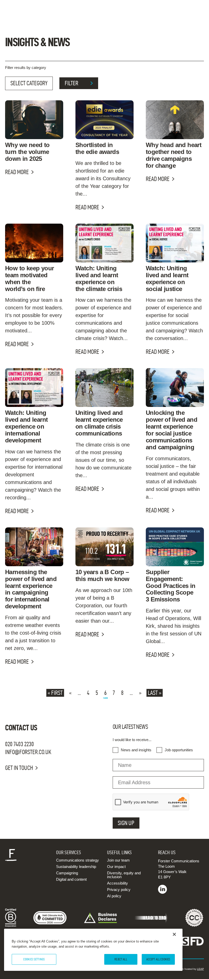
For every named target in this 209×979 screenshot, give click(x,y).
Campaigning (67, 873)
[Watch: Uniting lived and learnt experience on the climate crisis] (104, 243)
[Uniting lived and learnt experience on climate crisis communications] (104, 387)
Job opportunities (179, 750)
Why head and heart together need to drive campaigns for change (173, 155)
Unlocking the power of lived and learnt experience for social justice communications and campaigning (171, 429)
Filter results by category (25, 67)
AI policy (114, 896)
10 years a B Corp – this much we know (102, 575)
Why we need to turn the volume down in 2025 (27, 151)
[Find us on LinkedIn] (162, 892)
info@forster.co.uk (28, 752)
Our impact (116, 866)
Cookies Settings (34, 959)
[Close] (174, 934)
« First (55, 693)
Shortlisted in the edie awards (97, 148)
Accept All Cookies (158, 959)
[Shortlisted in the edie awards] (104, 119)
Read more (17, 172)
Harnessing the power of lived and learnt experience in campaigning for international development (31, 589)
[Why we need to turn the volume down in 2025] (34, 119)
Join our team (118, 860)
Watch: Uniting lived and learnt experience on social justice (167, 278)
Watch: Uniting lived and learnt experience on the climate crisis (98, 278)
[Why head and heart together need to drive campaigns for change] (175, 119)
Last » (154, 693)
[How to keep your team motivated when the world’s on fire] (34, 243)
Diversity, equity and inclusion (124, 875)
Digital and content (71, 879)
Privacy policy (118, 889)
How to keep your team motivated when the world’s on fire (29, 278)
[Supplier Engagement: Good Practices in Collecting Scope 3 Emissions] (175, 546)
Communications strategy (77, 860)
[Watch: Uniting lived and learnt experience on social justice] (175, 243)
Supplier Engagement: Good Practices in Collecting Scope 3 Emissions (170, 586)
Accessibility (117, 883)
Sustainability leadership (76, 866)
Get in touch (19, 768)
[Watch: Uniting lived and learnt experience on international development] (34, 387)
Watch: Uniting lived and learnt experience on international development (26, 426)
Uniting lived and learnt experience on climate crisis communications (99, 423)
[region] (93, 950)
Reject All (120, 959)
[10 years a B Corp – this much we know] (104, 546)
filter (71, 83)
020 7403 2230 (19, 744)
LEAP (200, 969)
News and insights (136, 750)
